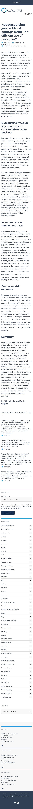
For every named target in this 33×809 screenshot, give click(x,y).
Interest (3, 606)
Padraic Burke (10, 46)
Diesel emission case (7, 569)
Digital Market (5, 573)
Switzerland (5, 682)
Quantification (5, 671)
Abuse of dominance (7, 525)
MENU (29, 14)
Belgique (4, 540)
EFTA (2, 580)
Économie (4, 577)
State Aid (4, 679)
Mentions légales (7, 796)
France (3, 591)
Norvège (4, 650)
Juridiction (4, 624)
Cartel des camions (7, 686)
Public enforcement (7, 668)
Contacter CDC (17, 2)
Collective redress (6, 558)
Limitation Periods (6, 639)
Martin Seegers (20, 46)
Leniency (4, 631)
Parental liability (6, 653)
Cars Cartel (4, 544)
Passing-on (4, 657)
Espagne (4, 675)
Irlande (3, 613)
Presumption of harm (7, 660)
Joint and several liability (8, 620)
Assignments (5, 533)
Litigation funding (6, 642)
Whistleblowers (6, 697)
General (3, 595)
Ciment (3, 551)
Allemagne (4, 598)
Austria (3, 536)
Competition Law (6, 562)
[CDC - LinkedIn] (15, 803)
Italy (2, 617)
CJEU (2, 555)
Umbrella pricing (6, 690)
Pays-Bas (4, 646)
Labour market (5, 628)
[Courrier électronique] (2, 746)
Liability (3, 635)
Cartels (17, 43)
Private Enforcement (7, 664)
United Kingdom (6, 693)
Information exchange (8, 602)
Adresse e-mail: (5, 496)
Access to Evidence (7, 529)
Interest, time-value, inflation (10, 609)
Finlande (4, 587)
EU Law (3, 584)
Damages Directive (7, 566)
